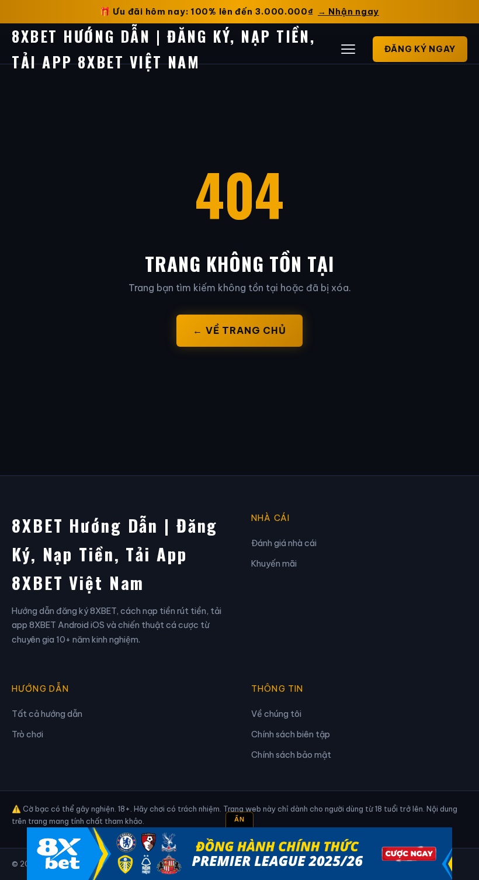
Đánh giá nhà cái (284, 543)
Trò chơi (27, 734)
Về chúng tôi (276, 714)
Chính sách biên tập (290, 734)
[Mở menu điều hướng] (348, 49)
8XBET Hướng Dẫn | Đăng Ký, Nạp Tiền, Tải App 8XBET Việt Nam (115, 554)
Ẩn (239, 819)
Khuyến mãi (274, 563)
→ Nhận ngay (348, 11)
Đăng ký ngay (420, 49)
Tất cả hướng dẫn (47, 714)
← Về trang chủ (239, 330)
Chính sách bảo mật (291, 755)
